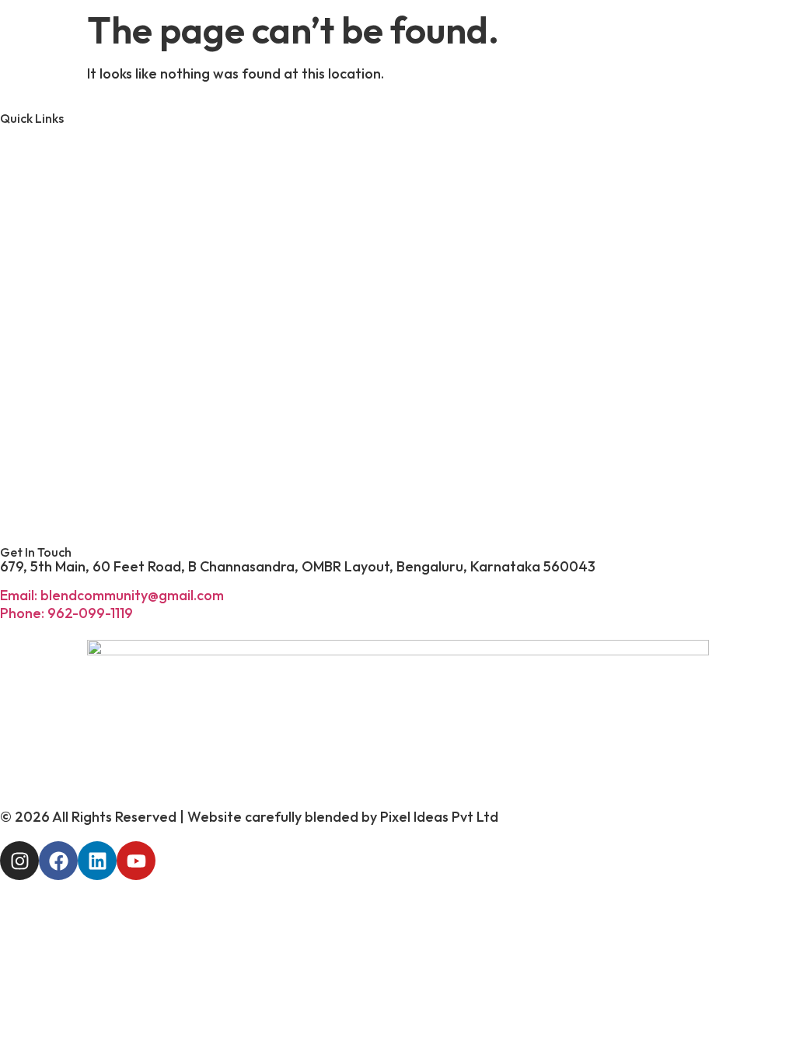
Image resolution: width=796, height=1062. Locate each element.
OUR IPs (83, 225)
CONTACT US (130, 426)
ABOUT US (107, 157)
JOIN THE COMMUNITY (215, 494)
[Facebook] (58, 860)
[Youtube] (136, 860)
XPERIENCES (125, 360)
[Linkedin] (97, 860)
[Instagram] (19, 860)
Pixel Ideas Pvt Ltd (439, 817)
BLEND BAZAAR (151, 292)
